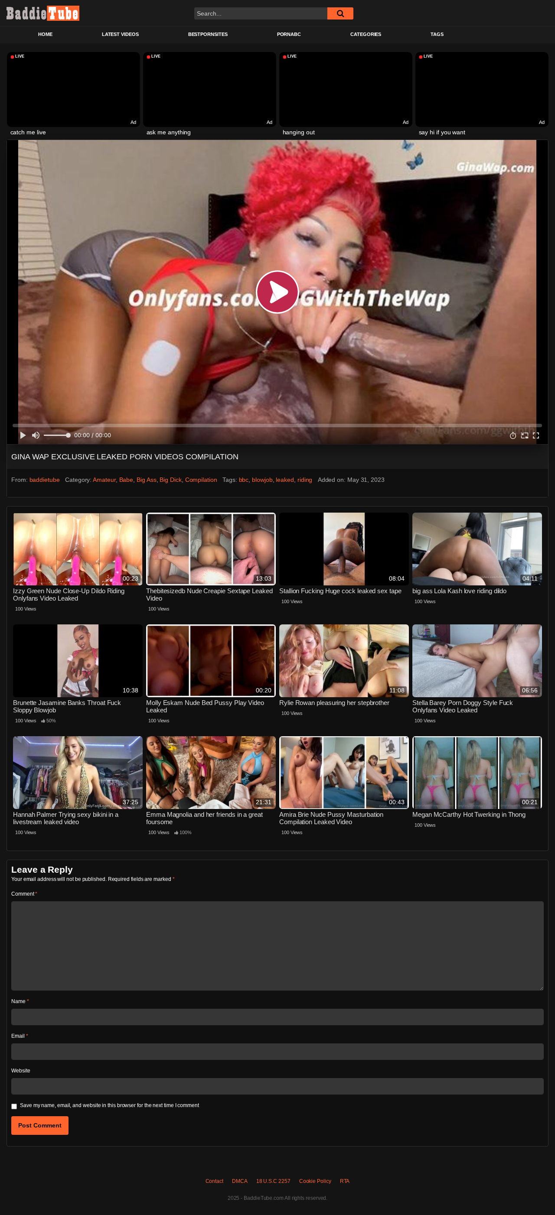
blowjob (262, 479)
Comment (24, 894)
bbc (244, 479)
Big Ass (146, 479)
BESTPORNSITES (208, 34)
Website (20, 1071)
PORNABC (289, 34)
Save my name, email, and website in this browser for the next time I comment (109, 1105)
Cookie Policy (315, 1181)
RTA (345, 1181)
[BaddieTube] (43, 13)
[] (340, 13)
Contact (214, 1181)
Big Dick (170, 479)
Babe (126, 479)
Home (45, 34)
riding (305, 479)
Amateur (104, 479)
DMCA (240, 1181)
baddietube (44, 479)
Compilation (201, 479)
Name (20, 1001)
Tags (437, 34)
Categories (365, 34)
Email (19, 1036)
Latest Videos (120, 34)
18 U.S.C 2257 (273, 1181)
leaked (285, 479)
